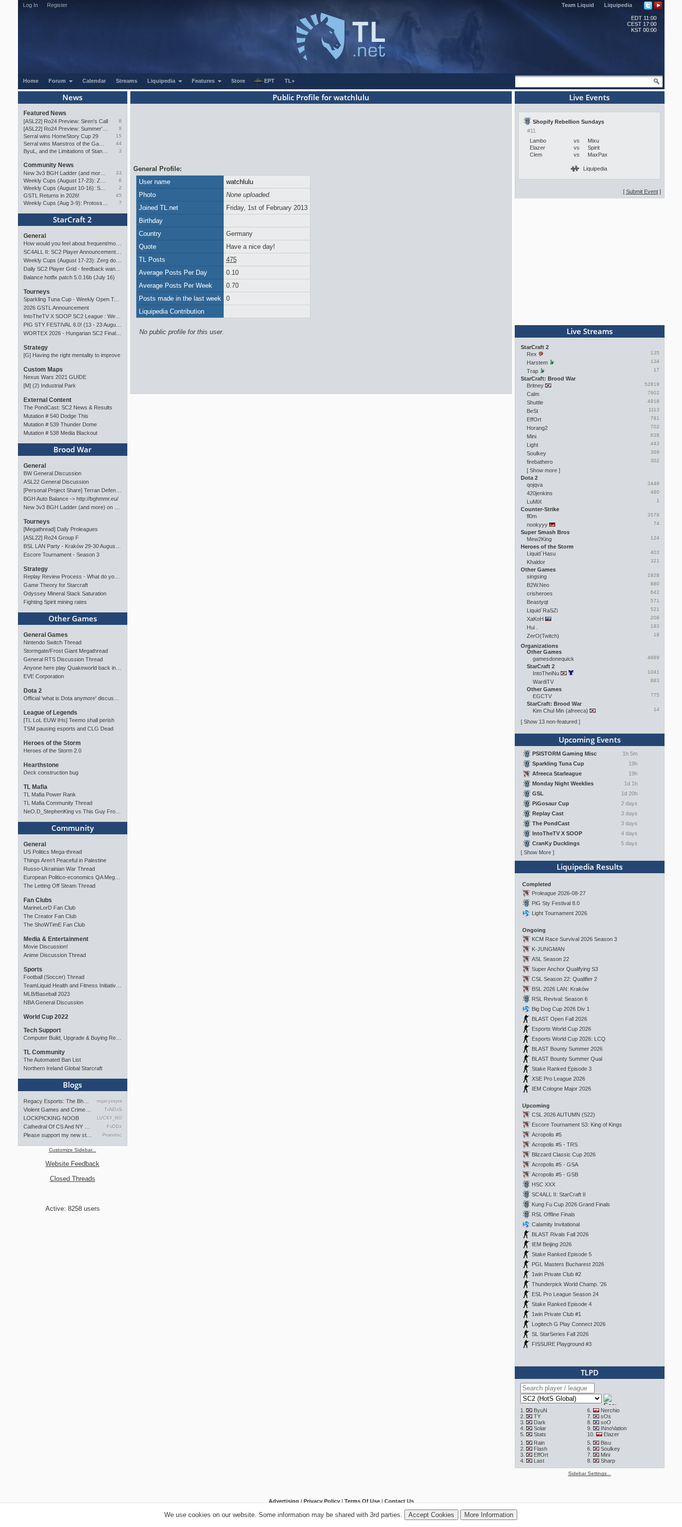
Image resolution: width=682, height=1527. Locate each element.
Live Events (589, 97)
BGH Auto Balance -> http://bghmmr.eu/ (70, 499)
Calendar (94, 81)
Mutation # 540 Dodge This (55, 416)
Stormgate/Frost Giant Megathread (65, 651)
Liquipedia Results (590, 867)
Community (72, 828)
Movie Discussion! (45, 947)
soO (606, 1422)
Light (532, 445)
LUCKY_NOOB (109, 1118)
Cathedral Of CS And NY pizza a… (57, 1127)
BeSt (532, 411)
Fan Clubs (37, 900)
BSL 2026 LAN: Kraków (560, 989)
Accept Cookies (431, 1515)
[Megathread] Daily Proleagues (60, 529)
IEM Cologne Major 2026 (561, 1089)
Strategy (35, 347)
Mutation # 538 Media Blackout (60, 433)
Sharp (608, 1461)
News (72, 97)
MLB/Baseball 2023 (46, 994)
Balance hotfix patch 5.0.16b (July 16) (69, 277)
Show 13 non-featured (550, 722)
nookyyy (537, 525)
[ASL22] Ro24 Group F (51, 538)
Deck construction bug (50, 772)
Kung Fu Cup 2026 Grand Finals (571, 1204)
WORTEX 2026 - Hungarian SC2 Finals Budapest (72, 333)
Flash (540, 1449)
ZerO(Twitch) (543, 636)
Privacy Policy (322, 1501)
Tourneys (36, 291)
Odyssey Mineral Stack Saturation (64, 593)
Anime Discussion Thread (54, 955)
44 (119, 143)
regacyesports (109, 1101)
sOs (606, 1416)
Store (238, 81)
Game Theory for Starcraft (55, 585)
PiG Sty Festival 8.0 (556, 903)
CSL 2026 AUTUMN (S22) (563, 1115)
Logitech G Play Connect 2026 (569, 1324)
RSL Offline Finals (553, 1214)
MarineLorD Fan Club (49, 908)
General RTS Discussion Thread (63, 659)
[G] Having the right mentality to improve (71, 355)
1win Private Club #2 (556, 1274)
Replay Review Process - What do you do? (72, 576)
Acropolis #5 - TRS (555, 1144)
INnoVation (614, 1428)
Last (539, 1461)
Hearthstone (41, 765)
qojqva (535, 485)
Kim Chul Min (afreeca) (560, 711)
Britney (535, 385)
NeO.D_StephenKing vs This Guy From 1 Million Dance (72, 811)
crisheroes (540, 593)
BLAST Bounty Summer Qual (567, 1059)
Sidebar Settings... (589, 1473)
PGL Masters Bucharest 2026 (568, 1264)
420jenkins (540, 493)
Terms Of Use (362, 1501)
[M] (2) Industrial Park (49, 385)
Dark (540, 1422)
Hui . (532, 627)
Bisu (606, 1443)
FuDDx (114, 1126)
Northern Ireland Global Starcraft (62, 1068)
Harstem (537, 363)
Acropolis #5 (547, 1135)
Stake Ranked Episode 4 (562, 1304)
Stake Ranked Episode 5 (562, 1254)
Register (57, 5)
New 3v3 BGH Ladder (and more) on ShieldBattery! (65, 173)
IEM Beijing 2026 (552, 1244)
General (34, 235)
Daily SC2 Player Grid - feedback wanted (72, 269)
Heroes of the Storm (52, 743)
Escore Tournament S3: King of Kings (577, 1125)
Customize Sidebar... (72, 1149)
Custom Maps (43, 369)
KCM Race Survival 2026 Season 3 (574, 939)
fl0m (532, 516)
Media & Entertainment (55, 939)
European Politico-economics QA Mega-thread (72, 877)
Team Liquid (578, 5)
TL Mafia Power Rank (49, 794)
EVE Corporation (43, 676)
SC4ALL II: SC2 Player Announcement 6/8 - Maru (72, 252)
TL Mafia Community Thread (57, 803)
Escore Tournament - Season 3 (61, 555)
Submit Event (642, 191)
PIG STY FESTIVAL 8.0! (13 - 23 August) (72, 325)
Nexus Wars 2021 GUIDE (54, 377)
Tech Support (42, 1030)
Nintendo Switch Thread (52, 642)
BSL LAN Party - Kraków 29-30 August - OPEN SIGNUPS (72, 546)
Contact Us (399, 1501)
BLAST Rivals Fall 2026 (560, 1234)
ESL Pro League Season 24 (565, 1294)
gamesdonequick (553, 659)
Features (204, 81)
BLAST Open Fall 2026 (559, 1019)
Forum (57, 81)
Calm (533, 394)
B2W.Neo (538, 585)
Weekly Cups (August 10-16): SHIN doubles (65, 188)
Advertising (284, 1501)
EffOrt (534, 419)
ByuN (540, 1410)
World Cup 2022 (45, 1016)
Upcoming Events (590, 740)
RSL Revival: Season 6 (560, 999)
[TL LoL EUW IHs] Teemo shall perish (68, 720)
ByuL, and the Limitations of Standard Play (65, 151)
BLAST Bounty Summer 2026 (567, 1049)
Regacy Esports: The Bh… (56, 1101)
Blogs (72, 1085)
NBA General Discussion (53, 1002)
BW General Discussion (52, 473)
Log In (30, 5)
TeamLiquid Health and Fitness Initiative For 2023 (72, 985)
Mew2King (539, 539)
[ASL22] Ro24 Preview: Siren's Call (65, 121)
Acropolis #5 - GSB (555, 1174)
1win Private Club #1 (556, 1314)
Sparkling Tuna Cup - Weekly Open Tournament (72, 299)
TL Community (44, 1052)
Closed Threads (72, 1178)
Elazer (611, 1434)
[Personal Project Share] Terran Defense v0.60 (72, 490)
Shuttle (535, 402)
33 (119, 173)
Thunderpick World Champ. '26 (569, 1284)
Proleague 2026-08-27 (559, 893)
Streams (126, 81)
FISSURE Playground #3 (562, 1344)
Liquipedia (618, 5)
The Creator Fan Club (49, 916)
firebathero (540, 462)
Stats (540, 1434)
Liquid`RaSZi (542, 610)
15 (119, 136)
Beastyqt (537, 602)
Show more (543, 470)
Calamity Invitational (556, 1224)
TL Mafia (35, 786)
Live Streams (590, 331)
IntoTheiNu (546, 673)
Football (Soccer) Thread (53, 977)
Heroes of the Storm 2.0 (52, 751)
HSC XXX (543, 1184)
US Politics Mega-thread (52, 852)
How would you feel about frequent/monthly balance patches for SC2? (72, 243)
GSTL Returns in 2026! (51, 195)
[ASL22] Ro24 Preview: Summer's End (65, 129)
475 (231, 259)
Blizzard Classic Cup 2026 (564, 1154)
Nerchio (610, 1410)
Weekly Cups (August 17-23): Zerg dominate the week (65, 181)
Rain (539, 1443)
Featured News (44, 113)
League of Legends (50, 712)
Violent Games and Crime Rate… (57, 1110)
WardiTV (543, 682)
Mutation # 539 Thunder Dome (60, 424)
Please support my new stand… (57, 1135)
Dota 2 (32, 690)
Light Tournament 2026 (559, 913)
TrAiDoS (112, 1109)
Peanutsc (111, 1135)
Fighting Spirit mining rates (55, 602)
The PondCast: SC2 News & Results (67, 407)
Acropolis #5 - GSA (555, 1164)
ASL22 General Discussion (56, 482)
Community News (48, 165)
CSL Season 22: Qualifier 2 (564, 979)
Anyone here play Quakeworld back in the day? (72, 668)
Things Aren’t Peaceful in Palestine (64, 860)
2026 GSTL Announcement (56, 308)
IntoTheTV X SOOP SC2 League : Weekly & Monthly (72, 316)
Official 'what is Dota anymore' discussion (72, 698)
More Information (488, 1515)
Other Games (72, 618)
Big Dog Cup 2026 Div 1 (561, 1009)
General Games (45, 634)
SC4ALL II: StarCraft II (559, 1194)
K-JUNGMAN (548, 949)
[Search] (656, 81)
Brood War (72, 449)
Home (30, 81)
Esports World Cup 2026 (561, 1029)
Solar (540, 1428)
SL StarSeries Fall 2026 (560, 1334)
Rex (532, 354)
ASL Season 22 (550, 959)
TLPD (590, 1372)
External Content (47, 399)
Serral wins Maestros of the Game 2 (65, 144)
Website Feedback (72, 1163)
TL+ (290, 81)
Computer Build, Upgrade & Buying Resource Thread (72, 1038)
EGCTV (542, 696)
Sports (32, 969)
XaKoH (535, 619)
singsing (537, 576)
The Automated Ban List (52, 1060)
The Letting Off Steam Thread (59, 886)
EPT (269, 81)
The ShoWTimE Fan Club (54, 925)
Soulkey (536, 453)
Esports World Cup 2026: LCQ (569, 1039)
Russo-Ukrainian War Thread (59, 869)
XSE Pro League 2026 (558, 1079)
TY (537, 1416)
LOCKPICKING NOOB (51, 1118)
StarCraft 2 (72, 219)
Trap (532, 371)
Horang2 (537, 428)
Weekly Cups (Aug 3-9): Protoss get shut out (65, 203)
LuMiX (534, 502)
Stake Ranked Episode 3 (562, 1069)
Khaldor (536, 562)
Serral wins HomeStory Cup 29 (60, 136)
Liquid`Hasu (541, 554)
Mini (531, 436)
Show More (537, 852)
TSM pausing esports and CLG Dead (68, 729)
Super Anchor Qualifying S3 (565, 969)
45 (119, 195)
